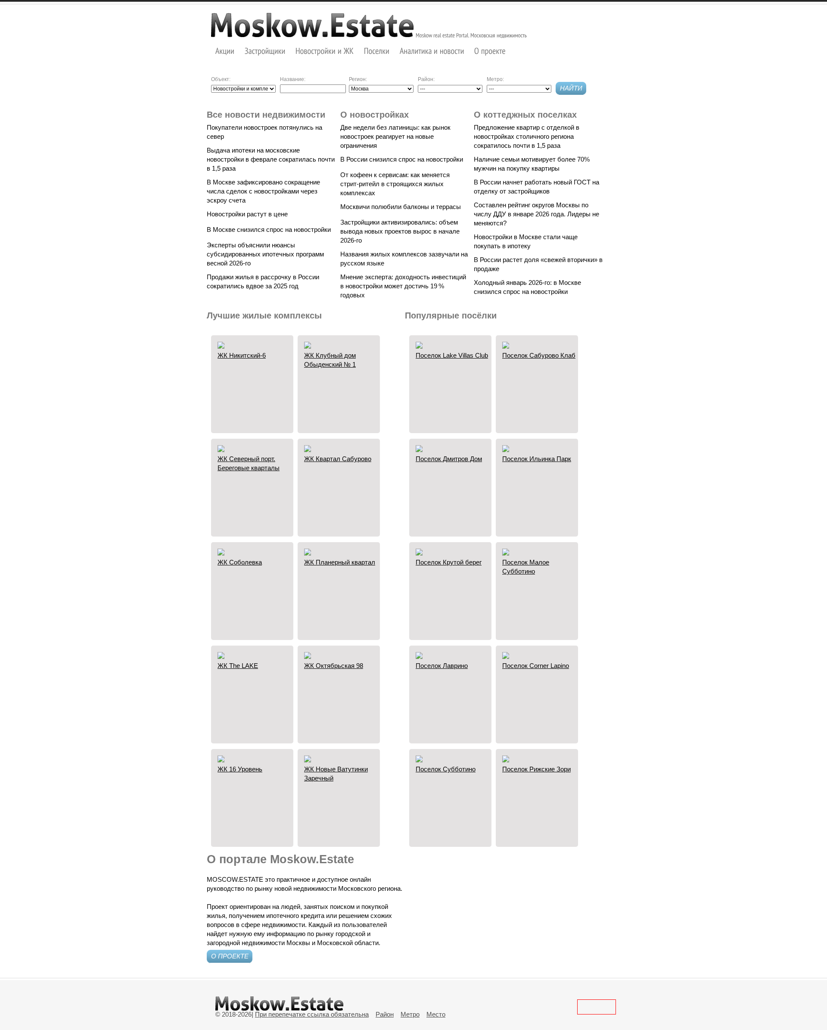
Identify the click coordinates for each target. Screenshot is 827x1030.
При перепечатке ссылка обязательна (312, 1014)
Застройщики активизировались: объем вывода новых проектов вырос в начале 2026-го (400, 231)
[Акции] (225, 50)
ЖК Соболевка (240, 562)
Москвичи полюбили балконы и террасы (400, 206)
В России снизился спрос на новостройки (401, 159)
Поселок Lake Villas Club (452, 355)
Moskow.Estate (312, 25)
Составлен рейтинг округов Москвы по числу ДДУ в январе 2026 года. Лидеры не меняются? (536, 214)
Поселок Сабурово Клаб (538, 355)
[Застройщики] (265, 50)
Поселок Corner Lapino (535, 665)
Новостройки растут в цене (247, 214)
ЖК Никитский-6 (242, 355)
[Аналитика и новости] (432, 50)
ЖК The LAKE (238, 665)
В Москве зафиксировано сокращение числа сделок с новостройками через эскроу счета (263, 191)
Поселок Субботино (446, 769)
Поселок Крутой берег (449, 562)
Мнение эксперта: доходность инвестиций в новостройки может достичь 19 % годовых (403, 286)
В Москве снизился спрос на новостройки (269, 229)
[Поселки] (377, 50)
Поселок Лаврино (442, 665)
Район (385, 1014)
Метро (410, 1014)
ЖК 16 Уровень (240, 769)
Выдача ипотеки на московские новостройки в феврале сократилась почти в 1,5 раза (271, 159)
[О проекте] (490, 50)
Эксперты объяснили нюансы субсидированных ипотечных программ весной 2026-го (265, 254)
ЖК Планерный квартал (339, 562)
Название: (292, 79)
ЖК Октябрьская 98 (333, 665)
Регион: (358, 79)
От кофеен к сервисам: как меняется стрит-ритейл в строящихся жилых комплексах (395, 184)
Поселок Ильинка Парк (536, 458)
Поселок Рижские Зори (536, 769)
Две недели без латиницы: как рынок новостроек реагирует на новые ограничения (395, 136)
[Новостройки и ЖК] (324, 50)
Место (435, 1014)
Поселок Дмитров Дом (449, 458)
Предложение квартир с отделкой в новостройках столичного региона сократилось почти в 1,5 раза (526, 136)
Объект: (220, 79)
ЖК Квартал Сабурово (337, 458)
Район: (426, 79)
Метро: (495, 79)
